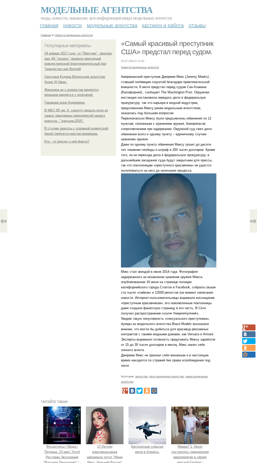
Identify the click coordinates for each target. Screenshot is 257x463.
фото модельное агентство (166, 376)
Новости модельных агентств (74, 35)
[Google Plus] (125, 391)
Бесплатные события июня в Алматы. (147, 449)
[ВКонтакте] (132, 391)
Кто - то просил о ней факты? (66, 141)
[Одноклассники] (147, 391)
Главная (49, 25)
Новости (72, 25)
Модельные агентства (96, 9)
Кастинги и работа (163, 25)
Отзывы (197, 25)
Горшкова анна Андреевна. (64, 102)
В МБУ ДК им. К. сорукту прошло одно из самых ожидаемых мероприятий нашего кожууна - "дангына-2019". (76, 115)
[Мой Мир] (154, 391)
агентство (141, 376)
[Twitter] (140, 391)
